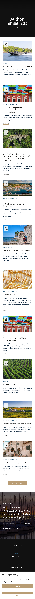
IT (32, 5)
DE (31, 5)
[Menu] (3, 5)
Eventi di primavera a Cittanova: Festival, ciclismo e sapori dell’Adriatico (16, 204)
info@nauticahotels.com (17, 567)
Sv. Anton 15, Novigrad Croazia (17, 546)
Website (17, 27)
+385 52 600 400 (17, 557)
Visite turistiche (12, 104)
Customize (17, 591)
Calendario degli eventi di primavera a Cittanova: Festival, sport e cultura (16, 110)
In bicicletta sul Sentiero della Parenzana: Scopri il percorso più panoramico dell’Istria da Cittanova (16, 157)
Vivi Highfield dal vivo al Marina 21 (17, 66)
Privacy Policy (15, 528)
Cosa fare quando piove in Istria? (16, 463)
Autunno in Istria (10, 385)
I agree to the (12, 528)
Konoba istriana (9, 295)
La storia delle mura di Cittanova (16, 250)
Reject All (17, 595)
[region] (17, 585)
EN (27, 5)
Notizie (5, 63)
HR (29, 5)
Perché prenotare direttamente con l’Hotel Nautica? (16, 339)
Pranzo (5, 199)
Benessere (5, 381)
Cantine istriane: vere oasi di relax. (17, 424)
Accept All (17, 586)
